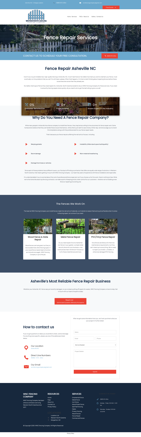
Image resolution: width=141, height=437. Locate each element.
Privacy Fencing (77, 411)
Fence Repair (76, 416)
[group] (39, 106)
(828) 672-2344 (61, 3)
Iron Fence (75, 402)
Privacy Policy (52, 407)
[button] (111, 7)
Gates (74, 409)
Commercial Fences (78, 418)
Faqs (49, 400)
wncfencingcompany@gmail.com (92, 3)
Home (49, 397)
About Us (51, 402)
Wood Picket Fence (78, 404)
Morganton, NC (56, 420)
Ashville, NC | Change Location (34, 3)
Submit (95, 372)
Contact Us (51, 404)
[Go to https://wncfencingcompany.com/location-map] (23, 3)
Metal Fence (76, 400)
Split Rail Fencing (77, 407)
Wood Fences (76, 414)
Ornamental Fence (78, 397)
